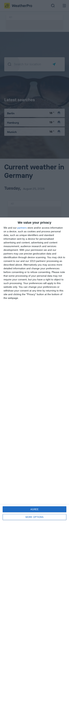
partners (22, 227)
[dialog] (34, 471)
